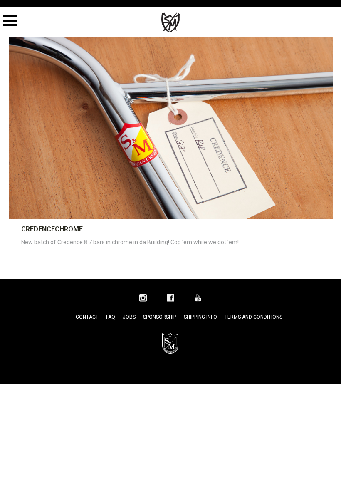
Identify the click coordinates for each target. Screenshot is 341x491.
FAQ (110, 317)
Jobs (129, 317)
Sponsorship (159, 317)
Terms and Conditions (253, 317)
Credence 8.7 (74, 242)
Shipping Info (200, 317)
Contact (87, 317)
